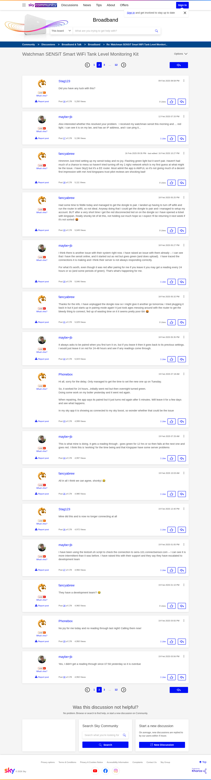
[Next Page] (123, 65)
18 (64, 182)
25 (64, 494)
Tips (99, 5)
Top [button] (204, 762)
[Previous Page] (87, 65)
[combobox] (112, 30)
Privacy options (48, 762)
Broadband (105, 20)
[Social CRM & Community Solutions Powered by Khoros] (199, 771)
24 (64, 458)
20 (64, 281)
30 (64, 677)
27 (64, 570)
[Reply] (182, 102)
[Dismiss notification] (185, 13)
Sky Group (165, 762)
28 (64, 605)
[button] (184, 81)
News (87, 5)
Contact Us (152, 762)
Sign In (182, 5)
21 (64, 322)
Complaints (137, 762)
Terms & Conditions (67, 762)
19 (64, 230)
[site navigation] (24, 5)
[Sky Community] (43, 5)
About (111, 5)
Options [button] (178, 53)
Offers (124, 5)
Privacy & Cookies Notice (91, 762)
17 (64, 138)
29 (64, 641)
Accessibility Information (118, 762)
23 (64, 421)
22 (64, 359)
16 (64, 101)
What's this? (41, 96)
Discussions (69, 5)
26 (64, 529)
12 (116, 64)
